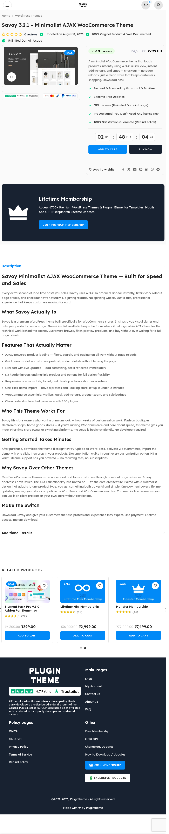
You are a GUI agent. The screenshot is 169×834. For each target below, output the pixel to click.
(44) (135, 612)
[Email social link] (135, 169)
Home (6, 16)
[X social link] (129, 169)
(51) (79, 612)
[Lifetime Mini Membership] (82, 591)
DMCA (13, 731)
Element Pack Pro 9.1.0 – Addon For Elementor (23, 609)
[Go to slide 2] (85, 648)
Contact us (92, 694)
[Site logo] (83, 5)
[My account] (158, 5)
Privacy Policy (18, 747)
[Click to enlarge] (11, 77)
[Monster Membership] (138, 591)
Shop (88, 679)
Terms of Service (20, 754)
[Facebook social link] (123, 169)
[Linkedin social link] (146, 169)
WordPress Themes (28, 16)
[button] (27, 635)
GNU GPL (15, 739)
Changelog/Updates (99, 747)
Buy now (145, 149)
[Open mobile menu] (7, 5)
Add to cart (107, 149)
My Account (93, 686)
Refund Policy (18, 762)
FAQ (88, 709)
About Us (91, 702)
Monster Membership (132, 606)
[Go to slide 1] (81, 648)
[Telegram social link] (158, 169)
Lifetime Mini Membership (79, 606)
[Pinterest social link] (141, 169)
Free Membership (97, 731)
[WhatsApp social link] (152, 169)
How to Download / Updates (105, 754)
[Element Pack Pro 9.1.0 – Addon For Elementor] (27, 591)
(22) (24, 616)
